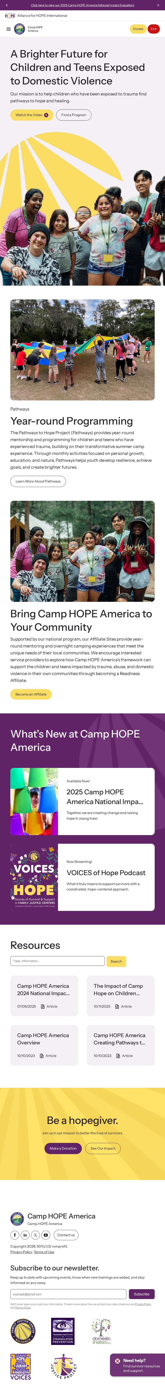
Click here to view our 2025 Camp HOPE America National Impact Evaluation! (82, 5)
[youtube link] (45, 1235)
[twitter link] (35, 1235)
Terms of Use (44, 1252)
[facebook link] (14, 1235)
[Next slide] (158, 5)
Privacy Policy (21, 1252)
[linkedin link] (25, 1235)
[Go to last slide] (6, 5)
